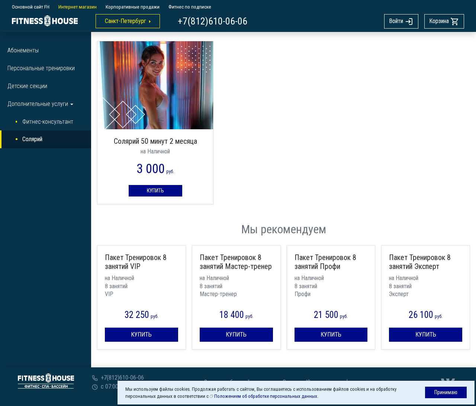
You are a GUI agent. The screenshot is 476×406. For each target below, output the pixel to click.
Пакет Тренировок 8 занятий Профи (325, 262)
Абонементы (23, 50)
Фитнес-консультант (47, 121)
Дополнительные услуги (37, 103)
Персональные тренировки (41, 68)
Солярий (32, 139)
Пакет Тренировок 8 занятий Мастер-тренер (236, 262)
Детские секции (27, 86)
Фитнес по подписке (189, 7)
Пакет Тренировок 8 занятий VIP (136, 262)
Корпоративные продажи (133, 7)
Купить (155, 191)
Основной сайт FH (30, 7)
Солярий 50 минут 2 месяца (155, 141)
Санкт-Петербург (125, 21)
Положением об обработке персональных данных (265, 396)
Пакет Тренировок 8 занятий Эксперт (420, 262)
